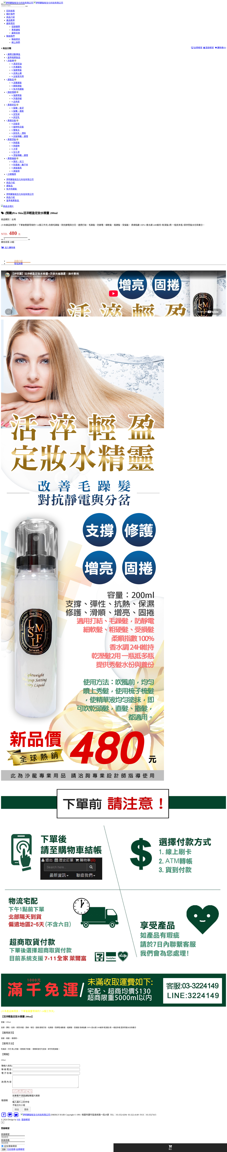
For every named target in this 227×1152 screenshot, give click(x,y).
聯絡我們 (10, 36)
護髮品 (10, 79)
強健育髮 (17, 70)
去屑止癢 (17, 73)
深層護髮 (17, 83)
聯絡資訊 (16, 39)
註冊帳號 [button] (20, 1149)
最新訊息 (16, 33)
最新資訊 (10, 23)
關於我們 (10, 14)
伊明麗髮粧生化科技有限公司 (20, 179)
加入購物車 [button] (9, 247)
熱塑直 (16, 143)
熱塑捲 (16, 146)
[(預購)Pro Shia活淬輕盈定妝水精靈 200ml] (7, 206)
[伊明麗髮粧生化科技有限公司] (19, 3)
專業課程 (16, 30)
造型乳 (16, 117)
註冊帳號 (197, 48)
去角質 (16, 102)
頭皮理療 (11, 92)
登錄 (4, 1149)
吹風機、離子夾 (20, 165)
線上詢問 (16, 42)
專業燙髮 (11, 139)
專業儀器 (11, 158)
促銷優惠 (16, 27)
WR (18, 1119)
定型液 (16, 114)
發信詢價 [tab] (18, 263)
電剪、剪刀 (18, 161)
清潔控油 (17, 64)
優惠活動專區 (13, 54)
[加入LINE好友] (10, 1115)
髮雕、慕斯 (18, 111)
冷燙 (15, 149)
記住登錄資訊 (10, 1146)
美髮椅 (16, 171)
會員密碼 (5, 1140)
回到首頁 (10, 11)
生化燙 (16, 152)
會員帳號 (5, 1134)
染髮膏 (16, 124)
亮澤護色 (17, 67)
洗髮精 (10, 61)
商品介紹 (10, 17)
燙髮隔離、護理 (20, 155)
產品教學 (10, 20)
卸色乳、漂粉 (19, 133)
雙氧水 (16, 130)
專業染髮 (11, 120)
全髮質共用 (18, 76)
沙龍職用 (11, 174)
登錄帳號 (209, 48)
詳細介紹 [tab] (18, 261)
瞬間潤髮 (17, 86)
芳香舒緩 (17, 98)
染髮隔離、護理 (20, 136)
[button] (16, 1109)
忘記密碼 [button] (11, 1149)
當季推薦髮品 (13, 57)
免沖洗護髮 (18, 89)
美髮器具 (17, 168)
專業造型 (11, 105)
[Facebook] (4, 1115)
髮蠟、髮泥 (18, 108)
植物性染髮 (18, 127)
